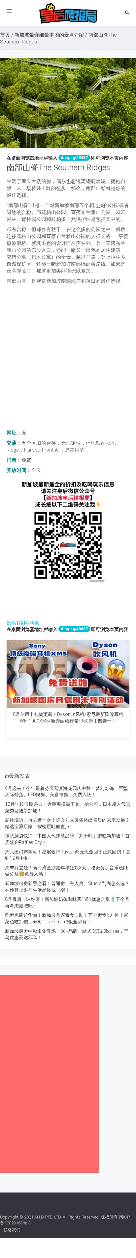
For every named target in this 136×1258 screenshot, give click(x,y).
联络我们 (11, 1229)
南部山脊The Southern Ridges (58, 167)
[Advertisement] (68, 359)
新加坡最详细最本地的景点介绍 (49, 35)
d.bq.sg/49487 (74, 157)
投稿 (11, 622)
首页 (5, 35)
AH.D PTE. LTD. (48, 1217)
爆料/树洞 (29, 622)
